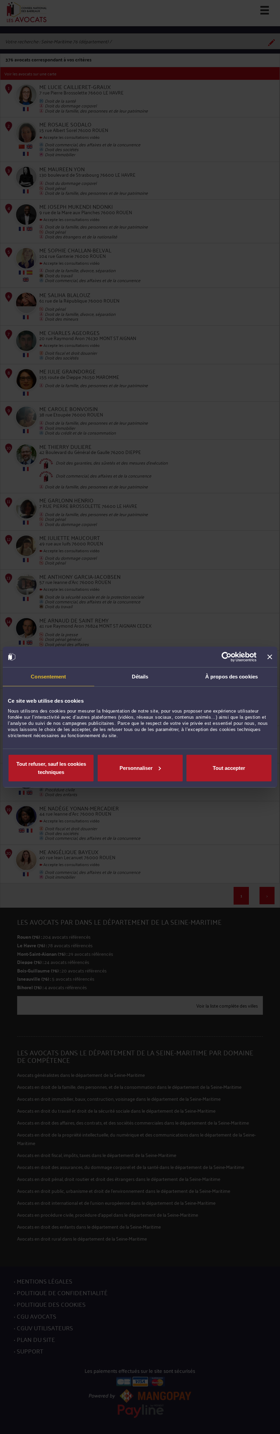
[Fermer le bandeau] (269, 657)
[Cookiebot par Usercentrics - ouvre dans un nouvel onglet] (226, 657)
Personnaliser (136, 768)
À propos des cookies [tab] (231, 676)
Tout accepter (229, 768)
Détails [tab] (140, 676)
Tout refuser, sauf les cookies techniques (51, 768)
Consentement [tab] (48, 676)
